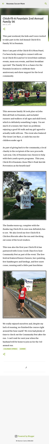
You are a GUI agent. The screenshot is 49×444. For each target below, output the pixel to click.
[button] (4, 29)
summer (22, 349)
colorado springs (10, 349)
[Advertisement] (24, 403)
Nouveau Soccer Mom (15, 4)
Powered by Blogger (25, 436)
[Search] (45, 3)
